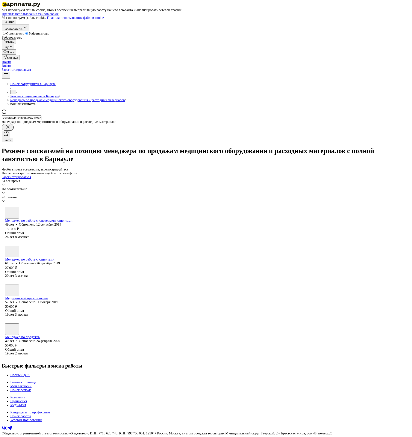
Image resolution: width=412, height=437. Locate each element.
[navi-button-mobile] (6, 75)
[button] (6, 62)
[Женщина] (12, 290)
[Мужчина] (12, 212)
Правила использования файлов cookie (75, 18)
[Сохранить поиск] (6, 134)
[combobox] (21, 117)
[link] (9, 52)
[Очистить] (8, 127)
